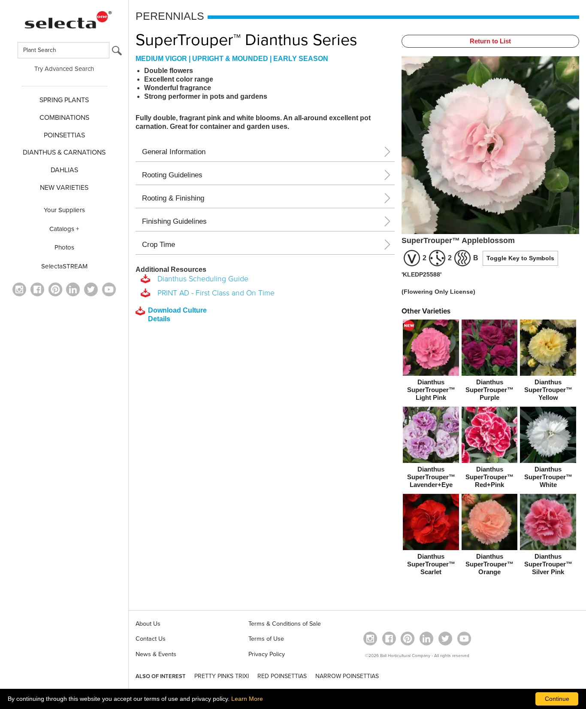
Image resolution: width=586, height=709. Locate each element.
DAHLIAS (64, 170)
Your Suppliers (64, 210)
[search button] (117, 53)
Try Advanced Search (64, 69)
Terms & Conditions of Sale (284, 623)
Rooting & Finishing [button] (173, 198)
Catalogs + (64, 229)
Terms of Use (266, 638)
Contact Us (151, 638)
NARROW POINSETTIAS (347, 676)
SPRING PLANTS (64, 100)
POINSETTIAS (64, 135)
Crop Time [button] (158, 244)
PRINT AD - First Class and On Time (214, 293)
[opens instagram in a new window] (19, 289)
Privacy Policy (266, 654)
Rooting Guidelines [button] (172, 175)
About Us (148, 623)
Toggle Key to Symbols (520, 258)
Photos (64, 247)
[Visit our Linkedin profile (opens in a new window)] (73, 289)
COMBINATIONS (64, 117)
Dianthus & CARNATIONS (64, 152)
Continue (557, 698)
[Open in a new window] (55, 289)
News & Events (156, 654)
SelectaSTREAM (64, 266)
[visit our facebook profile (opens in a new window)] (37, 289)
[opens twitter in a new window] (91, 289)
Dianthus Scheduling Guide (200, 278)
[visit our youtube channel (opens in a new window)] (109, 289)
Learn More (247, 698)
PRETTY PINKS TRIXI (221, 676)
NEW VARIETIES (64, 187)
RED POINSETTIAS (282, 676)
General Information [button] (173, 152)
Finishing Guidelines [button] (174, 221)
